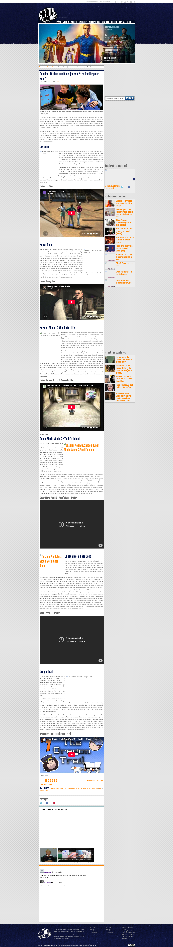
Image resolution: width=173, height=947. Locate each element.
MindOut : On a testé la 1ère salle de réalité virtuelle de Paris (124, 256)
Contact (125, 938)
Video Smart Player (79, 862)
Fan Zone (130, 25)
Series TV (66, 22)
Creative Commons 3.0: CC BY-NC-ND (87, 945)
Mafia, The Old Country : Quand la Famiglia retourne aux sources (125, 239)
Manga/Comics (94, 22)
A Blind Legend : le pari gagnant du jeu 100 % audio (124, 281)
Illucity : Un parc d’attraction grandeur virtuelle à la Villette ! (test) (124, 248)
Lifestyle (122, 22)
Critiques (59, 25)
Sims (100, 788)
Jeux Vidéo (71, 788)
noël (88, 788)
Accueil (41, 67)
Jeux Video (105, 22)
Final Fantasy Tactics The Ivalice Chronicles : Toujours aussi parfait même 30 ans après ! (124, 213)
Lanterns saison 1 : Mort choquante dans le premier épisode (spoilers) (124, 359)
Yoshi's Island (44, 790)
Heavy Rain (63, 788)
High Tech (122, 32)
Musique (74, 22)
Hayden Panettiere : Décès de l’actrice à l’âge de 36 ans (124, 386)
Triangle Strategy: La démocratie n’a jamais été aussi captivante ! (124, 222)
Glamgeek (122, 29)
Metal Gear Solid (80, 788)
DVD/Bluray (83, 22)
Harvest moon (54, 788)
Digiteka (92, 862)
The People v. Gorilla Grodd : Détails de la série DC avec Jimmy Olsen (124, 378)
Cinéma (58, 22)
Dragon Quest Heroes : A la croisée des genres (124, 273)
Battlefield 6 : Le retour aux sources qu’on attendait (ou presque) (124, 203)
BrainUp (114, 22)
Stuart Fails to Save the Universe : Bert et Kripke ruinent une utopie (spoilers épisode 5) (124, 369)
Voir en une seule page (95, 780)
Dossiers (59, 29)
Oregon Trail (94, 788)
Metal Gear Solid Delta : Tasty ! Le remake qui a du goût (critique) (125, 231)
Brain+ (129, 22)
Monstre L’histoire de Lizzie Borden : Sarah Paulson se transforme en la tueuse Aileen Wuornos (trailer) (124, 397)
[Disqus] (71, 894)
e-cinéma (59, 32)
